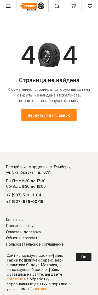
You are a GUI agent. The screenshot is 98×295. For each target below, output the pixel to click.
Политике (38, 288)
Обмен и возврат (21, 238)
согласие (15, 279)
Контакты (14, 219)
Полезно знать (19, 225)
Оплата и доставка (23, 232)
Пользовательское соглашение (35, 244)
